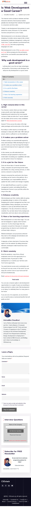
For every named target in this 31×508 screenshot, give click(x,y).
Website (4, 394)
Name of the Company (15, 424)
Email (3, 385)
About (4, 501)
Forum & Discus (12, 501)
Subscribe (5, 499)
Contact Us (23, 499)
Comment (5, 361)
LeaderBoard (15, 503)
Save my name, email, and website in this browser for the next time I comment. (14, 404)
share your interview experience (17, 440)
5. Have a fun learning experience (12, 94)
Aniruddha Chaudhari (9, 14)
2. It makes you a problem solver (12, 85)
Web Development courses (14, 120)
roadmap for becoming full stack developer (16, 276)
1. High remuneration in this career (13, 82)
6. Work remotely (8, 97)
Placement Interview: (15, 435)
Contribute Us (14, 499)
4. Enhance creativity (9, 91)
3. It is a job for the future (10, 88)
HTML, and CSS (5, 44)
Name (3, 377)
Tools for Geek (23, 501)
